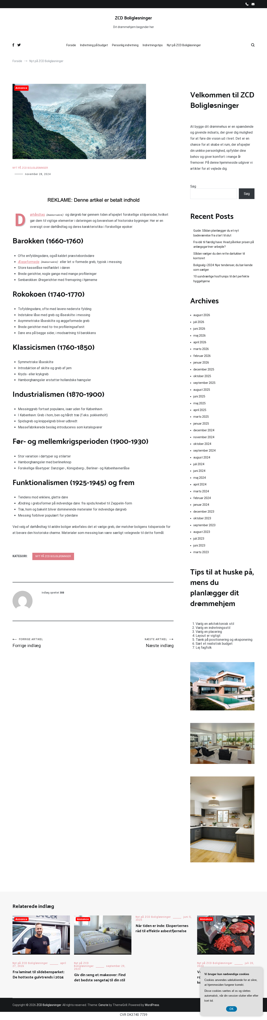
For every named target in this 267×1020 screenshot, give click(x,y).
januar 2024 (201, 504)
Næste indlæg (159, 643)
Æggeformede (28, 262)
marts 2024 (201, 491)
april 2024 (199, 484)
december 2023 (203, 511)
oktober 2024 (202, 444)
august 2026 (201, 315)
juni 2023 (199, 545)
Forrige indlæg (28, 643)
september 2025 (204, 382)
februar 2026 (202, 355)
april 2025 (199, 410)
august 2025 (201, 389)
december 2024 (203, 430)
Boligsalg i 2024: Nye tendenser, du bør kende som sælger (223, 267)
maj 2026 (199, 335)
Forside (71, 45)
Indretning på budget (94, 45)
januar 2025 (201, 423)
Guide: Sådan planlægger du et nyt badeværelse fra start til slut (216, 233)
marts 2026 (201, 349)
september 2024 (204, 450)
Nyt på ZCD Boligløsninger (184, 45)
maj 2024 (199, 477)
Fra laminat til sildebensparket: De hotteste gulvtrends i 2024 (38, 974)
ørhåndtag (37, 215)
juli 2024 (198, 464)
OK (231, 1009)
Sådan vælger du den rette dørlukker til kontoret (219, 256)
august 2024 (201, 457)
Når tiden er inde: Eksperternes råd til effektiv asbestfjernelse (162, 928)
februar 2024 (202, 498)
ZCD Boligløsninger (133, 18)
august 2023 (201, 532)
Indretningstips (153, 45)
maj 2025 (199, 403)
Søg (193, 186)
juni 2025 (199, 396)
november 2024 (203, 437)
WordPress (152, 1005)
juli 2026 (198, 322)
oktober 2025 (202, 376)
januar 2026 (201, 362)
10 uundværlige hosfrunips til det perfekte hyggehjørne (221, 279)
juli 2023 (198, 538)
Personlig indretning (125, 45)
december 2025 (203, 369)
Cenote (103, 1005)
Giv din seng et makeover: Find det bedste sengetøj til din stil (100, 977)
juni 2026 (199, 328)
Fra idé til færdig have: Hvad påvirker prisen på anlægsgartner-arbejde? (223, 244)
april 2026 (199, 342)
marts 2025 (201, 416)
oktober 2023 (202, 518)
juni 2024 (199, 470)
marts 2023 (201, 552)
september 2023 (204, 525)
